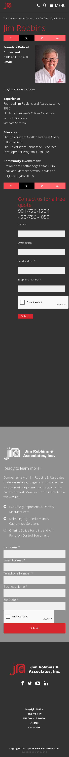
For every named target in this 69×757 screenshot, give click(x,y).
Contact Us (34, 727)
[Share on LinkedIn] (58, 38)
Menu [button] (60, 5)
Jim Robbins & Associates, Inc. (7, 6)
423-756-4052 (33, 216)
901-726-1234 (33, 210)
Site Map (34, 722)
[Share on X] (26, 38)
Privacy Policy (34, 713)
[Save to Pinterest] (42, 38)
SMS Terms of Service (34, 718)
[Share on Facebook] (11, 38)
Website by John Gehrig (34, 751)
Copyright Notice (34, 709)
